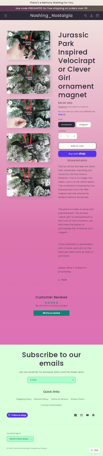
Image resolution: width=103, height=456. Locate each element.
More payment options (77, 160)
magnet (83, 124)
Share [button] (64, 279)
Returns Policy (41, 399)
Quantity (62, 131)
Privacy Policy (77, 399)
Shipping (62, 107)
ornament (66, 124)
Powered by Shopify (39, 448)
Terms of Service (59, 399)
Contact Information (51, 405)
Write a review (51, 313)
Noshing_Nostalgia (22, 448)
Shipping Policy (24, 399)
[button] (6, 16)
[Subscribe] (73, 380)
